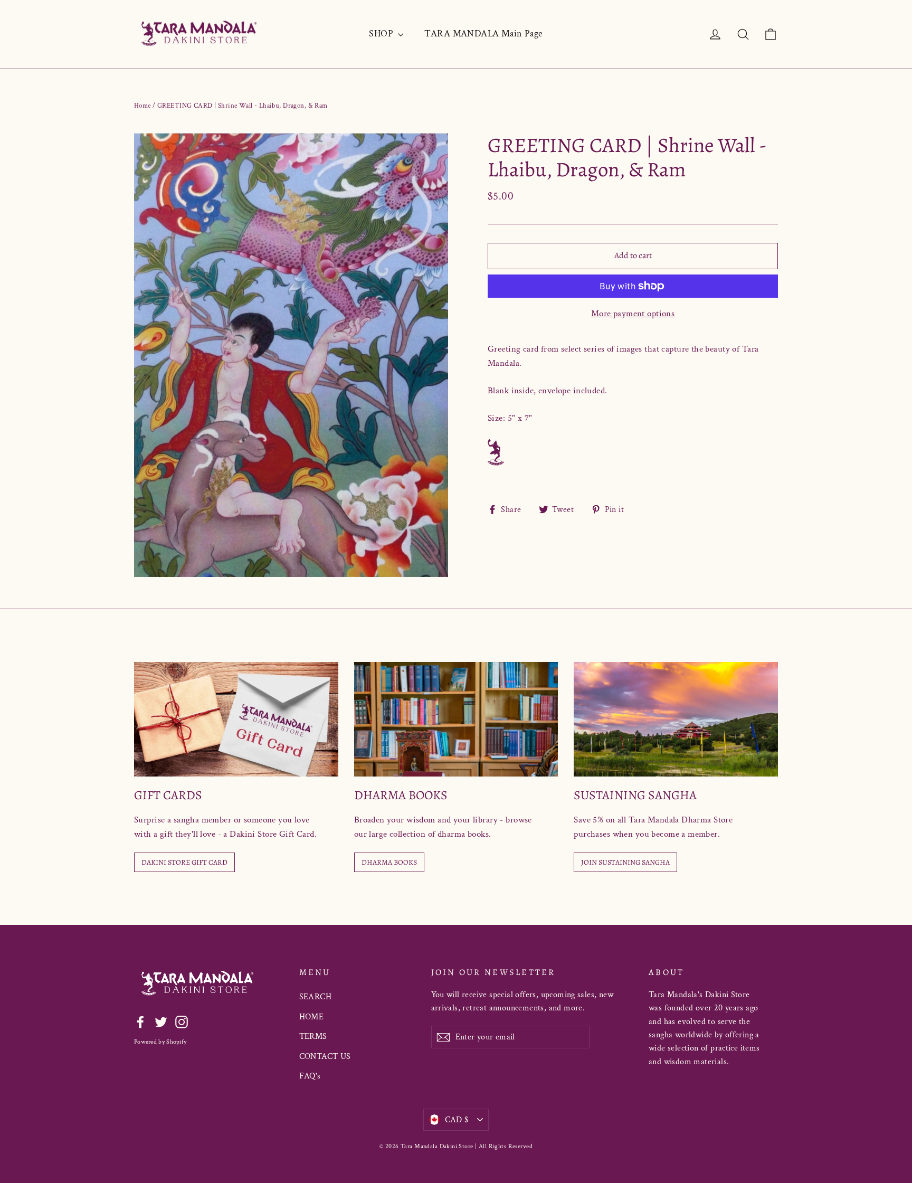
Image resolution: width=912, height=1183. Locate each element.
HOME (311, 1017)
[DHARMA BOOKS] (456, 719)
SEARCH (315, 996)
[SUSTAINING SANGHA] (676, 719)
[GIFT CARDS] (236, 719)
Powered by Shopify (160, 1042)
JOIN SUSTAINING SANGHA (625, 862)
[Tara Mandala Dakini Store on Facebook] (140, 1022)
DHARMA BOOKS (389, 862)
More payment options (633, 313)
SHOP (382, 33)
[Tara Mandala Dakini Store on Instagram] (181, 1022)
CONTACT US (325, 1056)
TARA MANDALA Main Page (483, 33)
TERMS (313, 1036)
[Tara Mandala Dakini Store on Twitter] (161, 1022)
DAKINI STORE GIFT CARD (184, 862)
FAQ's (310, 1076)
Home (142, 105)
